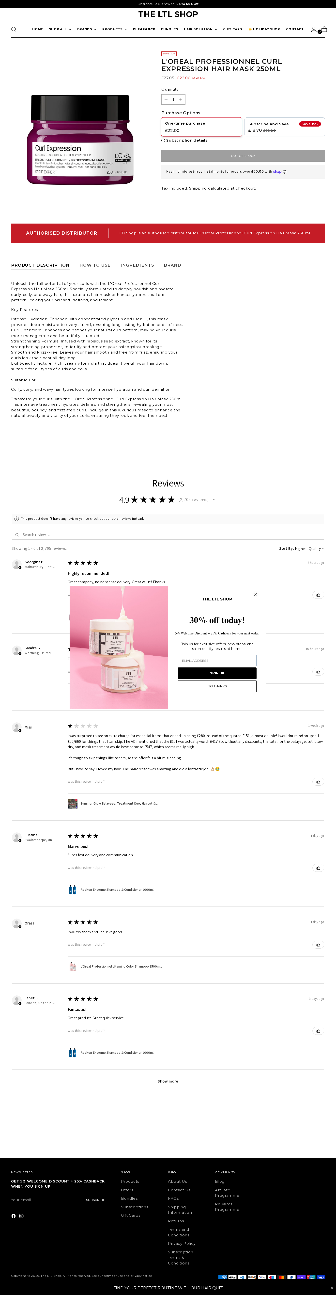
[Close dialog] (255, 594)
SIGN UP (217, 673)
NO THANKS (217, 686)
